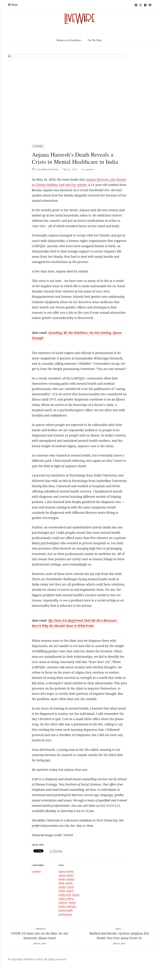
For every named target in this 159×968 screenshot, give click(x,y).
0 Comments (88, 169)
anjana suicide (66, 871)
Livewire (38, 146)
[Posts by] (34, 169)
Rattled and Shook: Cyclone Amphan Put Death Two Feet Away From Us (119, 935)
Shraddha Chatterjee (48, 169)
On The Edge (95, 40)
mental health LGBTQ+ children (69, 898)
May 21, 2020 (70, 169)
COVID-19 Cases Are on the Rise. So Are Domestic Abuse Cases (39, 935)
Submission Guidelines (69, 40)
